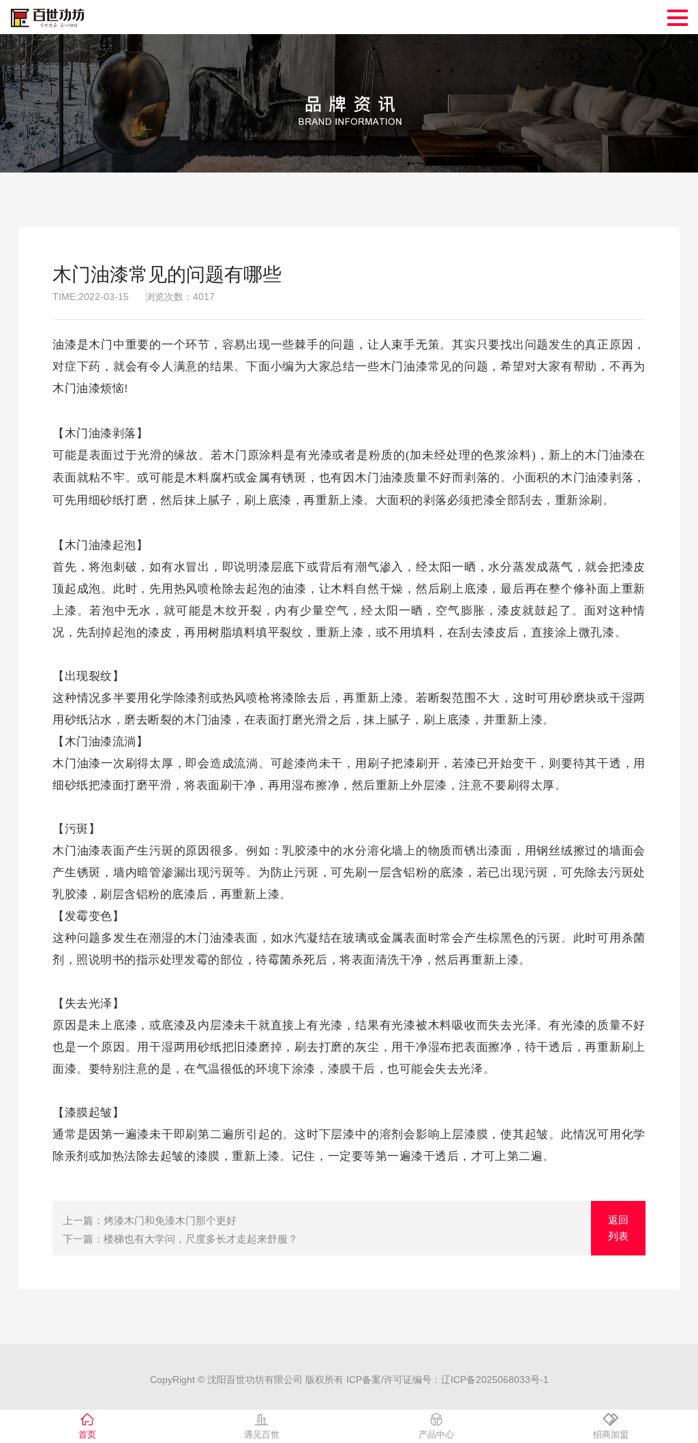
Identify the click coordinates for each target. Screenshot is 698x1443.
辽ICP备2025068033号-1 (495, 1379)
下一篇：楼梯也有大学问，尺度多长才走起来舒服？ (180, 1239)
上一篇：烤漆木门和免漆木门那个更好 (150, 1220)
